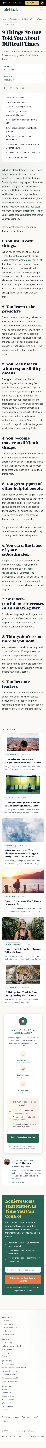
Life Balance (6, 1331)
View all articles (18, 1183)
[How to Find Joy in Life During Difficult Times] (23, 928)
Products (7, 1339)
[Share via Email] (23, 87)
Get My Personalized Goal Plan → (23, 1138)
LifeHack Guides (8, 1321)
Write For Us (7, 1403)
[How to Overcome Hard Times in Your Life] (23, 880)
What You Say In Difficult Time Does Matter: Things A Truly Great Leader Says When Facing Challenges (21, 855)
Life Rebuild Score (9, 1324)
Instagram (16, 1417)
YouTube (37, 1417)
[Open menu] (41, 9)
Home (4, 19)
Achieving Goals (8, 1334)
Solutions (7, 1361)
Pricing (4, 1356)
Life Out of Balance (9, 1374)
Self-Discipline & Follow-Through (14, 1367)
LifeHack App (7, 1342)
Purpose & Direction (9, 1371)
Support (5, 1410)
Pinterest (25, 1417)
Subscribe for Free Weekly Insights (23, 1279)
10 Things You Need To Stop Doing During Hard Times (20, 994)
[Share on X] (16, 87)
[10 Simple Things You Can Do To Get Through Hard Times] (23, 784)
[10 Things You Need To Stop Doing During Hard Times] (23, 974)
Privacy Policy (22, 1436)
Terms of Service (8, 1436)
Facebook (6, 1417)
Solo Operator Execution (11, 1381)
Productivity (14, 19)
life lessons (28, 210)
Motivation (10, 798)
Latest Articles (8, 1396)
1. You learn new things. (16, 102)
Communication (12, 754)
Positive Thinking (13, 944)
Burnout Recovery (8, 1364)
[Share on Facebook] (4, 87)
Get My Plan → (32, 3)
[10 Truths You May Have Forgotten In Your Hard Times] (23, 742)
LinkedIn (5, 1421)
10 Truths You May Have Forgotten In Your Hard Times (22, 761)
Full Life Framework (9, 1327)
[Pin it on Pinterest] (10, 87)
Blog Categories (8, 1399)
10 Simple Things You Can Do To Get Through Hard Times (21, 804)
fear (31, 692)
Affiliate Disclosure (36, 1436)
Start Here (7, 1318)
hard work (32, 667)
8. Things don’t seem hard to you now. (23, 152)
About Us (5, 1389)
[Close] (42, 3)
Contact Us (6, 1393)
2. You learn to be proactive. (19, 106)
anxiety (30, 259)
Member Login (7, 1406)
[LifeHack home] (10, 9)
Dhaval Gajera (9, 69)
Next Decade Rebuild (10, 1378)
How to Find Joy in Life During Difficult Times (22, 950)
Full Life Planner (8, 1349)
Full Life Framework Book (11, 1346)
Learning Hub (7, 1353)
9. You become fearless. (17, 157)
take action (8, 321)
